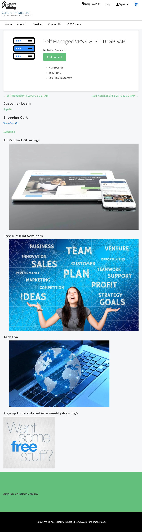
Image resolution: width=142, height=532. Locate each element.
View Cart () (10, 123)
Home (8, 24)
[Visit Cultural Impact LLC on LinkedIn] (13, 501)
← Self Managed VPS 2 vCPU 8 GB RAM (25, 95)
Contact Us (54, 24)
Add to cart (55, 57)
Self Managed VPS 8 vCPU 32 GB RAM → (115, 95)
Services (38, 24)
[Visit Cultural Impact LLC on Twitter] (6, 501)
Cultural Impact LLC (15, 12)
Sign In (7, 109)
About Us (22, 24)
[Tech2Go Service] (74, 373)
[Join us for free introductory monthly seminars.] (74, 285)
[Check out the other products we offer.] (74, 186)
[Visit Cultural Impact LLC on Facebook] (19, 501)
